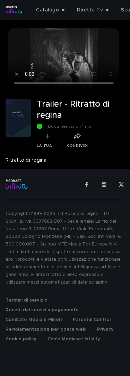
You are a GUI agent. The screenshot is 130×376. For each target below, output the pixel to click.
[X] (121, 184)
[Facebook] (87, 184)
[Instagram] (104, 184)
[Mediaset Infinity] (14, 10)
